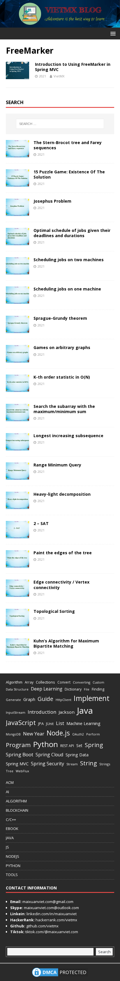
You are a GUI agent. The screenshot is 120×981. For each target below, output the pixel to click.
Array (29, 682)
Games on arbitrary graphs (61, 347)
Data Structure (17, 689)
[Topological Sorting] (17, 623)
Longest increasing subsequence (68, 435)
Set (79, 745)
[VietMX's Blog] (60, 24)
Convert (63, 682)
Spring (94, 745)
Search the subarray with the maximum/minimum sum (64, 409)
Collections (45, 682)
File (86, 689)
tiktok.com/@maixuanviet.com (51, 931)
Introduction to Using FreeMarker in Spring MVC (72, 66)
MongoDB (13, 734)
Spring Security (47, 763)
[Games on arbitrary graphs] (17, 359)
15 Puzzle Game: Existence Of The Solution (69, 174)
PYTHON (13, 865)
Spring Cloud (49, 754)
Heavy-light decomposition (62, 494)
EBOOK (12, 828)
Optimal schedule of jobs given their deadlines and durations (71, 233)
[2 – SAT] (17, 535)
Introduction (42, 711)
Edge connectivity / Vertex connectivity (61, 584)
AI (7, 791)
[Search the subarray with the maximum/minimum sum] (17, 417)
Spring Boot (19, 754)
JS (7, 847)
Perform (93, 734)
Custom (98, 682)
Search (104, 951)
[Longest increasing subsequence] (17, 447)
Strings (104, 764)
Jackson (67, 712)
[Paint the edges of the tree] (17, 564)
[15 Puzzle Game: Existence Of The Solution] (17, 183)
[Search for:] (60, 124)
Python (45, 744)
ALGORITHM (16, 801)
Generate (13, 699)
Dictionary (73, 689)
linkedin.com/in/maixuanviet (51, 913)
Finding (98, 689)
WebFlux (22, 771)
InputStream (15, 712)
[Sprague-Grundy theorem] (17, 330)
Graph (29, 699)
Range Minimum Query (57, 465)
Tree (9, 771)
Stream (72, 764)
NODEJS (12, 856)
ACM (10, 782)
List (60, 723)
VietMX (59, 76)
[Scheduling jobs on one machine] (17, 300)
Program (18, 745)
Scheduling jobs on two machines (68, 259)
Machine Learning (83, 723)
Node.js (58, 732)
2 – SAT (41, 523)
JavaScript (21, 722)
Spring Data (77, 754)
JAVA (10, 837)
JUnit (50, 723)
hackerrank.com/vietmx (56, 919)
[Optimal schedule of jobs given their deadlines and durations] (17, 242)
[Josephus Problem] (17, 212)
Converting (81, 682)
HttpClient (63, 699)
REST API (67, 745)
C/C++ (11, 819)
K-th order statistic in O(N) (61, 377)
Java (85, 710)
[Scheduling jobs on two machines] (17, 271)
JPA (41, 723)
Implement (92, 698)
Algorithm (14, 682)
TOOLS (12, 874)
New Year (33, 733)
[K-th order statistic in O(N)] (17, 388)
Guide (45, 699)
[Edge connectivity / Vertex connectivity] (17, 593)
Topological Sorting (54, 611)
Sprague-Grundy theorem (60, 318)
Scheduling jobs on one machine (67, 289)
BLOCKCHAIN (17, 810)
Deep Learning (46, 689)
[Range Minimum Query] (17, 476)
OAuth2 (78, 734)
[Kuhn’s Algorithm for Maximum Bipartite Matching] (17, 652)
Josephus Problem (52, 201)
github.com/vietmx (42, 926)
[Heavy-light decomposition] (17, 505)
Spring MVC (17, 763)
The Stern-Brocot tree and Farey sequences (67, 145)
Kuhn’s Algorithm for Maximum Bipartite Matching (66, 643)
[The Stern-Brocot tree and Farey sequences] (17, 154)
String (88, 763)
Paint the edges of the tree (62, 552)
